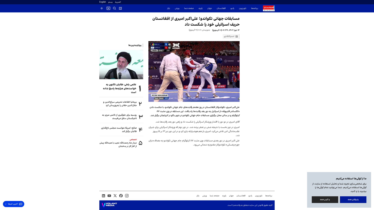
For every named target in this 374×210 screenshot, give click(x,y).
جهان (209, 8)
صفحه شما (189, 8)
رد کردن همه (325, 199)
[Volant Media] (109, 205)
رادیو (232, 8)
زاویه (200, 8)
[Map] (120, 8)
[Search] (114, 8)
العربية (118, 2)
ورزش (177, 8)
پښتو (110, 2)
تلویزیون (242, 8)
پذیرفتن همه (353, 199)
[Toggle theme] (101, 8)
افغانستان (221, 8)
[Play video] (108, 8)
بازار (168, 8)
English (102, 2)
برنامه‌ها (254, 8)
